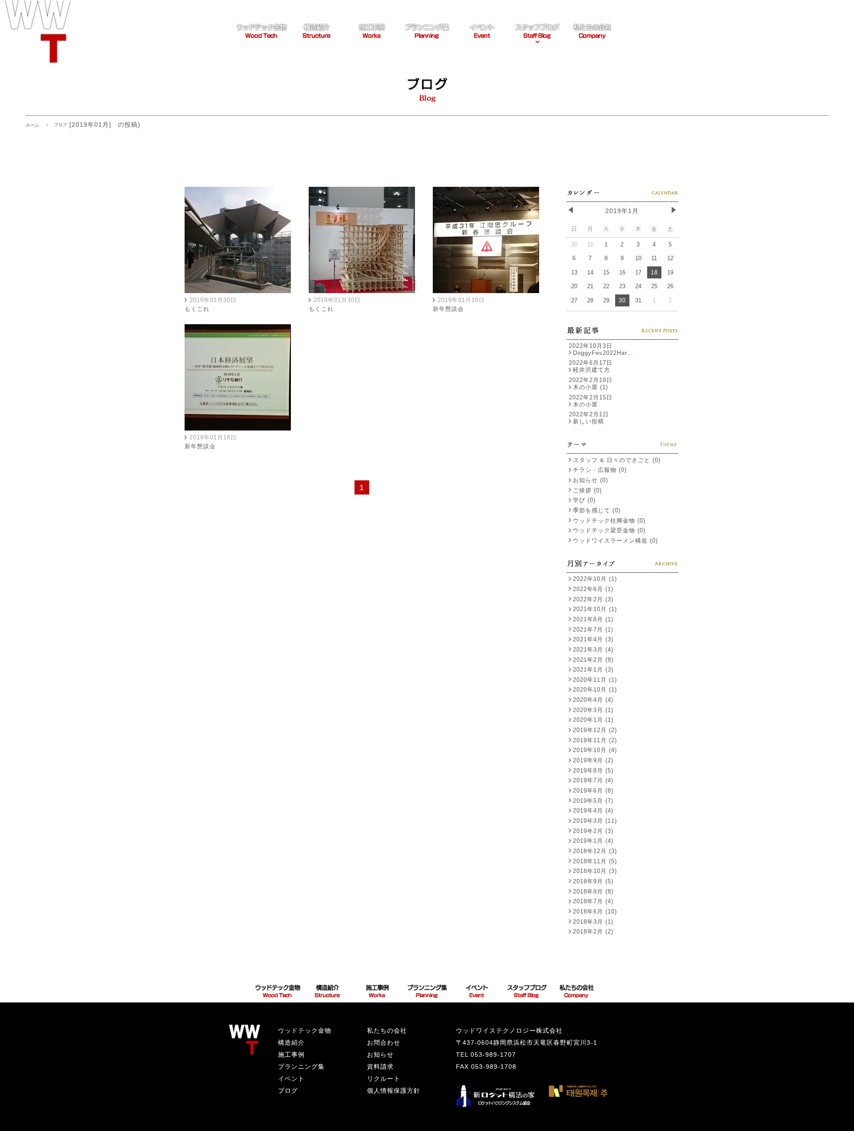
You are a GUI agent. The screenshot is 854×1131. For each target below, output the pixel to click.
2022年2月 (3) (593, 599)
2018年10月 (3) (595, 871)
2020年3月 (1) (593, 710)
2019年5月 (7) (593, 800)
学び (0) (584, 500)
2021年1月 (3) (593, 669)
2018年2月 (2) (593, 931)
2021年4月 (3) (593, 639)
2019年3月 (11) (595, 820)
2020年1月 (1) (593, 719)
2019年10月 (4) (595, 750)
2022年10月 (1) (595, 579)
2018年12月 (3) (595, 851)
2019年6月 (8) (593, 790)
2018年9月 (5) (593, 881)
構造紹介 (291, 1042)
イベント (291, 1078)
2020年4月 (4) (593, 699)
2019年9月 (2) (593, 760)
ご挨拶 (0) (587, 490)
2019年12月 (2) (595, 730)
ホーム (32, 125)
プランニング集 (301, 1066)
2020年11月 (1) (595, 679)
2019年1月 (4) (593, 840)
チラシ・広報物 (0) (600, 470)
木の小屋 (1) (590, 387)
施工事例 (291, 1054)
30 (622, 300)
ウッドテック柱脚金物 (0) (609, 520)
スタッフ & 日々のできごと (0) (617, 460)
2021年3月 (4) (593, 649)
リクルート (383, 1078)
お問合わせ (383, 1042)
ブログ (288, 1090)
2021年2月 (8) (593, 659)
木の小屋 (585, 404)
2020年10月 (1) (595, 689)
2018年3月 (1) (593, 921)
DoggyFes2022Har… (603, 353)
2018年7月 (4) (593, 901)
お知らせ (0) (590, 480)
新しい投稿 (588, 421)
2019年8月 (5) (593, 770)
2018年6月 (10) (595, 911)
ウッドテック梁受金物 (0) (609, 530)
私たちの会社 (387, 1030)
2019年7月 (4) (593, 780)
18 (654, 272)
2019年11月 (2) (595, 740)
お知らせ (380, 1054)
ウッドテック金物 (304, 1030)
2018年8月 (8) (593, 891)
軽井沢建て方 (591, 369)
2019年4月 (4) (593, 810)
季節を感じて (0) (596, 510)
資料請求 (380, 1066)
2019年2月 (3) (593, 831)
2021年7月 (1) (593, 629)
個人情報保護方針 (393, 1090)
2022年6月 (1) (593, 589)
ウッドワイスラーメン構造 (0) (615, 540)
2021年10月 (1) (595, 609)
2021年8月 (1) (593, 619)
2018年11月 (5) (595, 861)
